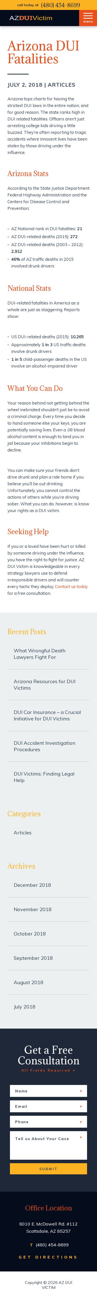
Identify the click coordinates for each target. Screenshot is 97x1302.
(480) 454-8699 (60, 5)
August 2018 (28, 982)
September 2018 (33, 958)
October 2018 (30, 933)
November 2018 (32, 909)
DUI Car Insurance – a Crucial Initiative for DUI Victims (47, 715)
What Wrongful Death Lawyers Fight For (39, 653)
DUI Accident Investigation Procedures (44, 746)
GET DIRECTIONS (48, 1257)
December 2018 (32, 885)
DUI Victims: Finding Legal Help (44, 777)
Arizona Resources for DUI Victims (44, 684)
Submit (48, 1169)
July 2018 (24, 1007)
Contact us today (71, 586)
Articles (62, 84)
